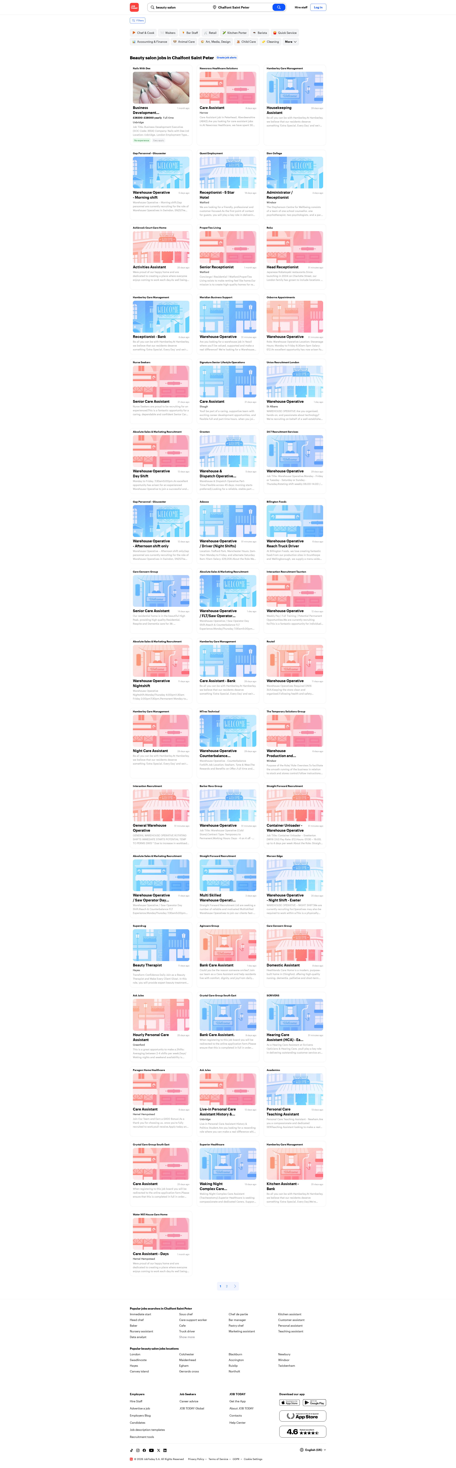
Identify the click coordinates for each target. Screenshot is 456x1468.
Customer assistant (291, 1319)
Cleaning (273, 41)
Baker (133, 1325)
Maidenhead (187, 1360)
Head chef (137, 1319)
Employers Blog (140, 1415)
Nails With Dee (141, 68)
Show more (187, 1337)
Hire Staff (136, 1401)
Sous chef (186, 1314)
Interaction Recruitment (147, 786)
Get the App (237, 1401)
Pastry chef (236, 1325)
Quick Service (287, 32)
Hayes (134, 1365)
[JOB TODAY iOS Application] (289, 1402)
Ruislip (233, 1365)
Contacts (235, 1415)
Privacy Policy (196, 1459)
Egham (184, 1365)
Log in (318, 7)
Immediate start (140, 1314)
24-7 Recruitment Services (282, 431)
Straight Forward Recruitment (285, 786)
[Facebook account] (144, 1450)
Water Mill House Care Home (150, 1214)
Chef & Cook (145, 32)
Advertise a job (140, 1408)
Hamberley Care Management (285, 68)
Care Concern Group (145, 571)
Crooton (205, 431)
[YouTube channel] (151, 1450)
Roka (270, 227)
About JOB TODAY (241, 1408)
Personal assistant (290, 1325)
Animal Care (186, 41)
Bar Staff (192, 32)
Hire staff (301, 7)
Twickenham (286, 1365)
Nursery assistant (141, 1331)
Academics (273, 1069)
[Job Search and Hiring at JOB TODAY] (134, 7)
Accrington (236, 1360)
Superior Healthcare (212, 1144)
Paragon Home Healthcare (149, 1069)
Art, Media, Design (218, 41)
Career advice (189, 1401)
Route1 (271, 641)
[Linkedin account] (165, 1450)
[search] (279, 7)
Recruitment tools (142, 1436)
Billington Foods (276, 501)
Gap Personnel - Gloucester (149, 153)
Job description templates (147, 1429)
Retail (212, 32)
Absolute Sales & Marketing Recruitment (157, 431)
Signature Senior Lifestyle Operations (222, 362)
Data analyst (138, 1337)
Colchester (186, 1354)
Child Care (249, 41)
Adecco (204, 501)
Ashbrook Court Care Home (149, 227)
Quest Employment (211, 153)
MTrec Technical (209, 711)
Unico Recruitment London (283, 362)
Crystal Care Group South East (218, 995)
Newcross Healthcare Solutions (219, 68)
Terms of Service (218, 1459)
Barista (262, 32)
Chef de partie (238, 1314)
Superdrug (139, 925)
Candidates (137, 1422)
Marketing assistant (242, 1331)
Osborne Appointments (281, 297)
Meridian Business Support (216, 297)
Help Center (237, 1422)
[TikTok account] (131, 1450)
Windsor (283, 1360)
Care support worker (193, 1319)
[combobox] (182, 7)
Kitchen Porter (237, 32)
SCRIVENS (273, 995)
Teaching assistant (290, 1331)
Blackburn (235, 1354)
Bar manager (237, 1319)
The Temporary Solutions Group (286, 711)
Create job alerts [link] (227, 57)
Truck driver (187, 1331)
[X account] (158, 1450)
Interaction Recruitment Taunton (286, 571)
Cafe (182, 1325)
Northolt (234, 1371)
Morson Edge (275, 855)
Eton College (274, 153)
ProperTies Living (210, 227)
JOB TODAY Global (192, 1408)
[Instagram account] (137, 1450)
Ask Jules (138, 995)
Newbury (284, 1354)
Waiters (170, 32)
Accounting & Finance (152, 41)
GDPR (236, 1459)
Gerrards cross (189, 1371)
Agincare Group (209, 925)
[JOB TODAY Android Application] (314, 1402)
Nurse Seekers (141, 362)
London (135, 1354)
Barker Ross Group (211, 786)
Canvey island (139, 1371)
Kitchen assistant (289, 1314)
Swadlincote (138, 1360)
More (288, 41)
